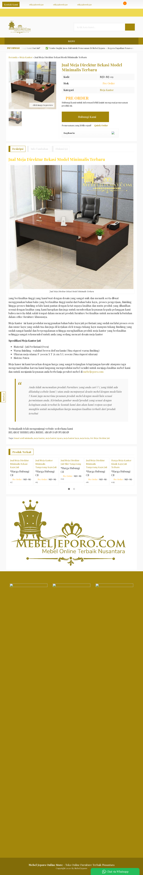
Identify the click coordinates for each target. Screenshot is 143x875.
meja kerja (84, 438)
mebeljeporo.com (93, 371)
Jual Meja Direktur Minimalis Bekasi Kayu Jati (19, 463)
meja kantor (39, 438)
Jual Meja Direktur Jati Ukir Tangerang (71, 462)
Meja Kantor (107, 90)
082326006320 (36, 4)
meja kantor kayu (71, 438)
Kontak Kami (11, 4)
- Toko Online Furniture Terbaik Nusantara (71, 865)
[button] (130, 27)
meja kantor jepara (54, 438)
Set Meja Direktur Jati (100, 438)
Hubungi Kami (86, 117)
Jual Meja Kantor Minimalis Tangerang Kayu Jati (46, 463)
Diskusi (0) (61, 149)
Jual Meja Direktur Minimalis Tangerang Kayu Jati (96, 463)
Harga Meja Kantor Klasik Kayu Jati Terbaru (121, 463)
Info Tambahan (39, 149)
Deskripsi (17, 149)
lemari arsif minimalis (23, 438)
